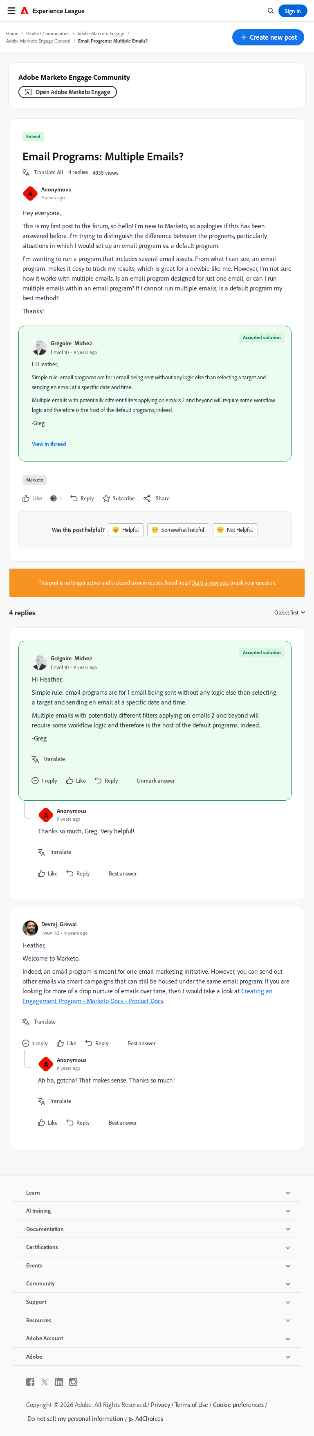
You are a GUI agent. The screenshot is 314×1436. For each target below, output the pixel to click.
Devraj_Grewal (59, 924)
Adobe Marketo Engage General (38, 41)
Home (12, 33)
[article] (155, 721)
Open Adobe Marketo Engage (73, 92)
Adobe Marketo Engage (100, 33)
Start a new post (210, 582)
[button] (268, 37)
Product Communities (48, 33)
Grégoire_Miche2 (71, 343)
